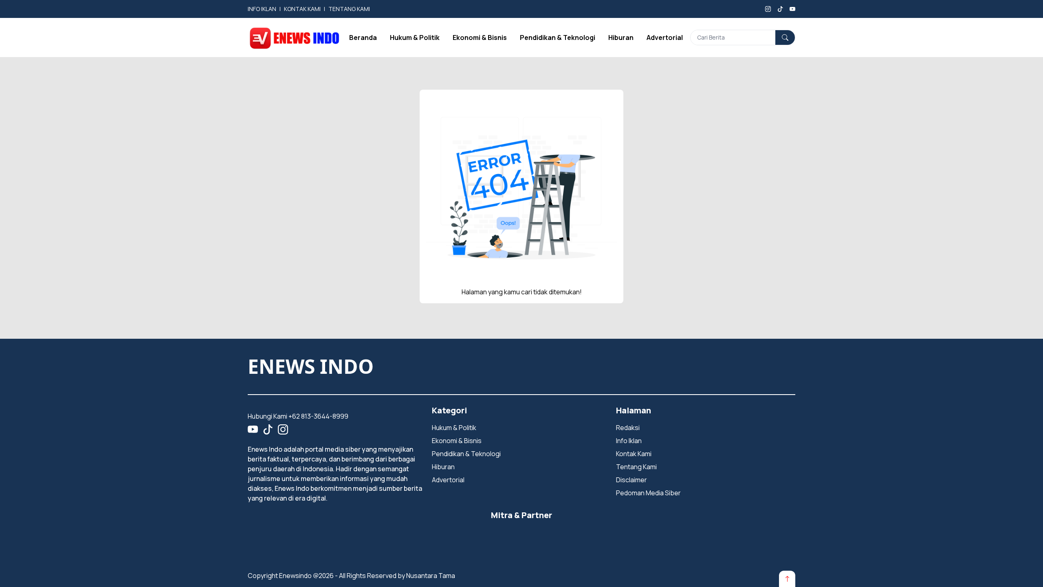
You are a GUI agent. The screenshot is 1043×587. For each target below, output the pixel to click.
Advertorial (665, 37)
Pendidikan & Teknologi (557, 37)
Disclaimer (631, 479)
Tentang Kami (636, 466)
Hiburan (621, 37)
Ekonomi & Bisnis (480, 37)
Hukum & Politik (415, 37)
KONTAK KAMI (302, 9)
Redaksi (628, 427)
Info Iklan (629, 440)
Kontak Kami (633, 453)
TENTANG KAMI (349, 9)
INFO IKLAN (262, 9)
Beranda (363, 37)
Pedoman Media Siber (648, 492)
